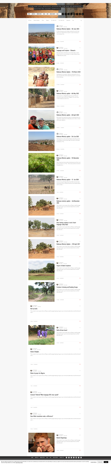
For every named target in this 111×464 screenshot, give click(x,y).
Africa (43, 20)
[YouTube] (74, 14)
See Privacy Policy (19, 462)
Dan (73, 20)
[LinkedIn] (71, 14)
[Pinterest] (77, 14)
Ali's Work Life (53, 20)
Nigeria (47, 20)
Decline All (100, 462)
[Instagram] (68, 14)
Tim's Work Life (61, 20)
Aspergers (68, 20)
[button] (81, 20)
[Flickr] (80, 14)
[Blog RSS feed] (83, 14)
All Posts (29, 20)
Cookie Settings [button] (93, 462)
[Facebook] (63, 14)
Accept (106, 462)
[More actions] (80, 26)
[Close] (109, 462)
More (77, 20)
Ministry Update (36, 20)
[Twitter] (66, 14)
